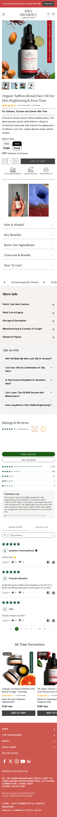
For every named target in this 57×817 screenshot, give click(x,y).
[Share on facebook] (48, 562)
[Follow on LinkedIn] (28, 760)
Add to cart (37, 161)
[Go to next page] (45, 629)
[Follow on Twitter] (10, 760)
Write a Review (28, 454)
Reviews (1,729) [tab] (15, 527)
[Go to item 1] (5, 86)
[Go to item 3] (22, 86)
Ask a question (28, 459)
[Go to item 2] (14, 86)
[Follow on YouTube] (22, 760)
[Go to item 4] (31, 86)
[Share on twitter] (53, 562)
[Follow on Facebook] (4, 760)
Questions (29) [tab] (42, 527)
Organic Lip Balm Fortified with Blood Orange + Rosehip (18, 690)
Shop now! (48, 4)
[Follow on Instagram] (16, 760)
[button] (18, 200)
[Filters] (5, 535)
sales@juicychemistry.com (15, 770)
